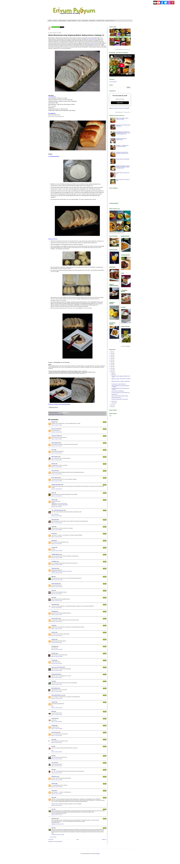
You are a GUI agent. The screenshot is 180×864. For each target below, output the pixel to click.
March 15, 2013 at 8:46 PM (56, 522)
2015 (112, 368)
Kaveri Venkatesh (55, 477)
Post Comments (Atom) (58, 841)
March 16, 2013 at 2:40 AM (56, 593)
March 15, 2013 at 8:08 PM (56, 459)
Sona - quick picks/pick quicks (57, 510)
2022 (112, 358)
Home (77, 839)
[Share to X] (65, 412)
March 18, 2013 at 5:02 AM (56, 758)
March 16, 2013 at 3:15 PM (56, 677)
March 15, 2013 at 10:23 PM (56, 564)
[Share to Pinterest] (68, 412)
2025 (112, 353)
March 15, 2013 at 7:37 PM (56, 445)
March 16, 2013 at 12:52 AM (56, 586)
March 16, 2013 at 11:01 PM (56, 698)
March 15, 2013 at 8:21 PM (56, 488)
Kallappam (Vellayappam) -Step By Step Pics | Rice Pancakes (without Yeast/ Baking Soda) (123, 166)
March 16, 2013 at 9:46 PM (56, 691)
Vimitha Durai (54, 568)
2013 (112, 371)
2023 (112, 356)
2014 (112, 369)
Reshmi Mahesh (54, 688)
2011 (112, 406)
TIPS (79, 20)
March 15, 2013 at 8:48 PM (56, 529)
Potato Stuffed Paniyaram (116, 397)
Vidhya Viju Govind (55, 674)
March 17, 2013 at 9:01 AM (56, 721)
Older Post (104, 839)
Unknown (53, 463)
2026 (112, 351)
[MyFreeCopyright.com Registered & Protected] (118, 108)
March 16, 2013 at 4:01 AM (56, 614)
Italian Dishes (65, 504)
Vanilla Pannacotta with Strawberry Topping (119, 395)
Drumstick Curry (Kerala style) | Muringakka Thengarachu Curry (122, 153)
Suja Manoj (53, 611)
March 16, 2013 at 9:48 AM (56, 642)
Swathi (52, 625)
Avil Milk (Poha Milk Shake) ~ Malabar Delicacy (121, 139)
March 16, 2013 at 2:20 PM (56, 670)
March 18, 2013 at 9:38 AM (56, 765)
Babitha (53, 540)
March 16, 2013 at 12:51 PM (56, 656)
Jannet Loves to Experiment (57, 667)
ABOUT (55, 20)
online (110, 415)
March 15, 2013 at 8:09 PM (56, 466)
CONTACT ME (100, 20)
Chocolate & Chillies (55, 435)
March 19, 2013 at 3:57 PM (56, 772)
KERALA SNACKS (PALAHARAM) (122, 159)
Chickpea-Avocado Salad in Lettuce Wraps (119, 399)
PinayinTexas (54, 776)
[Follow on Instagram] (49, 29)
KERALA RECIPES (72, 20)
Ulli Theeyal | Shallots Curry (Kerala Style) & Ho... (120, 392)
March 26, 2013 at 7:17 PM (56, 814)
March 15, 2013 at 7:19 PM (56, 432)
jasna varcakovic (54, 618)
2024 (112, 355)
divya (52, 590)
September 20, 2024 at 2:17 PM (57, 824)
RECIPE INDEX (62, 20)
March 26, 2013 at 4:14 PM (56, 805)
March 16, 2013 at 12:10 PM (56, 649)
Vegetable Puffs (114, 394)
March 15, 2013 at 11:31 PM (56, 572)
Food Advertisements (118, 49)
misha (52, 739)
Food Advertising (123, 346)
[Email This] (63, 412)
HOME (50, 20)
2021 (112, 360)
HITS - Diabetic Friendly (62, 503)
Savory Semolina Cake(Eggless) (117, 391)
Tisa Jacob (53, 762)
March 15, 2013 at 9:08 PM (56, 536)
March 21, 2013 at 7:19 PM (56, 793)
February (113, 401)
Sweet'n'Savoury (54, 732)
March (113, 374)
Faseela (53, 790)
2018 (112, 365)
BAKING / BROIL (54, 414)
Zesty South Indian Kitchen (91, 39)
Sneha (52, 797)
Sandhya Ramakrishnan (56, 484)
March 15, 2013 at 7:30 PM (56, 439)
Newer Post (51, 839)
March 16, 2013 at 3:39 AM (56, 607)
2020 (112, 361)
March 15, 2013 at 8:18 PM (56, 473)
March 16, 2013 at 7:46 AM (56, 621)
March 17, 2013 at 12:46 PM (56, 728)
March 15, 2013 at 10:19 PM (56, 557)
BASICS (59, 414)
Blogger (98, 853)
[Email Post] (60, 412)
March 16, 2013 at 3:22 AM (56, 600)
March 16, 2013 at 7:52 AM (56, 628)
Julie (52, 809)
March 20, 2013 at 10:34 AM (56, 786)
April (113, 373)
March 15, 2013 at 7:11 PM (56, 425)
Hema (52, 492)
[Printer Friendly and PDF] (55, 27)
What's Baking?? (54, 456)
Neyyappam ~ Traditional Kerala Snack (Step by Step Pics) (122, 146)
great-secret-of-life (55, 428)
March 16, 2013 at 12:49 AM (56, 579)
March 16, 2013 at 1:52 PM (56, 663)
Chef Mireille (53, 561)
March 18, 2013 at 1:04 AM (56, 742)
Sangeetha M (54, 604)
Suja (52, 755)
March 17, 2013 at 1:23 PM (56, 735)
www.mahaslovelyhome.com (57, 695)
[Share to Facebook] (67, 412)
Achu (52, 681)
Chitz (52, 769)
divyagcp (53, 421)
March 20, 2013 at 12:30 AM (56, 779)
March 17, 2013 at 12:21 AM (56, 707)
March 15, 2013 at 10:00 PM (56, 550)
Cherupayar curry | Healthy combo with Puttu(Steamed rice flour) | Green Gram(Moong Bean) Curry (123, 132)
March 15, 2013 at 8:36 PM (56, 506)
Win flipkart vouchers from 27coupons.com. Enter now (61, 571)
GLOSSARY (92, 20)
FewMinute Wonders (55, 554)
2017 (112, 366)
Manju (52, 711)
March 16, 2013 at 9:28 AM (56, 635)
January (113, 402)
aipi (52, 746)
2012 (112, 404)
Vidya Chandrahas (55, 442)
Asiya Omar (53, 718)
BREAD (62, 414)
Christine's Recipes (94, 43)
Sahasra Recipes (54, 583)
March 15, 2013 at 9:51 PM (56, 543)
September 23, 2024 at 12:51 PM (57, 834)
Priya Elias (53, 653)
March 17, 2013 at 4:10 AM (56, 714)
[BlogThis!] (64, 412)
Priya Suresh (54, 470)
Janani (52, 526)
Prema (52, 449)
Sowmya (53, 502)
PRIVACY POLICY (110, 20)
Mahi (52, 576)
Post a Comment (53, 837)
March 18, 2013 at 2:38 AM (56, 751)
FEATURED (85, 20)
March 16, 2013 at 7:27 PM (56, 684)
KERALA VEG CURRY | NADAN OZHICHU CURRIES (122, 119)
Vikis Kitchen (54, 519)
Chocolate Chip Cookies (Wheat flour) (118, 384)
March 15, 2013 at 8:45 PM (56, 515)
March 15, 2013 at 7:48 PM (56, 452)
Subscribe (120, 102)
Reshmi (53, 533)
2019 (112, 363)
